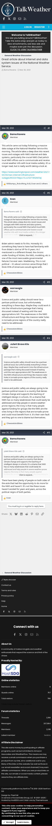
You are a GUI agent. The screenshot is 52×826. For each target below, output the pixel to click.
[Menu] (4, 27)
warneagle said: (10, 357)
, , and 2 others (27, 183)
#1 (49, 128)
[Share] (45, 128)
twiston (47, 735)
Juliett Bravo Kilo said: (13, 451)
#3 (48, 282)
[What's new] (48, 27)
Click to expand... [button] (26, 235)
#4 (48, 338)
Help (3, 601)
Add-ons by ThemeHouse (36, 800)
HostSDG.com (17, 800)
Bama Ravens (10, 70)
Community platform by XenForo (26, 789)
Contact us (6, 585)
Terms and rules (8, 590)
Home (4, 606)
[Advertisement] (26, 99)
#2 (48, 192)
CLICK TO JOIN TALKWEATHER (26, 49)
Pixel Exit (14, 795)
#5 (48, 432)
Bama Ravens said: (11, 211)
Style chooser (9, 579)
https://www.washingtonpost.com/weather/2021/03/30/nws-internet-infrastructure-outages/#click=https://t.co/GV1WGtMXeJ (26, 174)
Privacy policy (7, 595)
